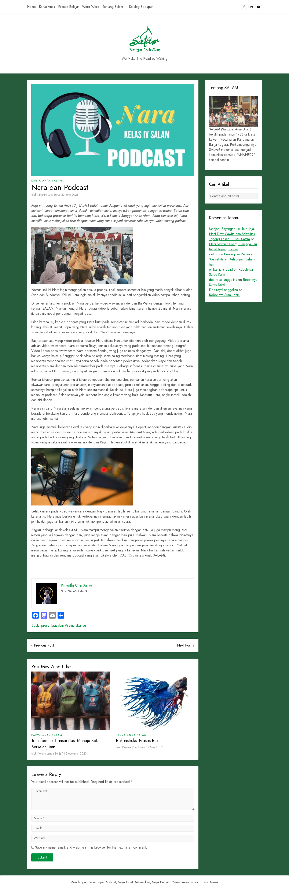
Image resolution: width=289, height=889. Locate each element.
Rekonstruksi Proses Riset (138, 741)
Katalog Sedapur (141, 6)
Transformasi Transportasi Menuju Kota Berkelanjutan (65, 744)
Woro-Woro (90, 6)
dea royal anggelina (223, 279)
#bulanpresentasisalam (47, 625)
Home (31, 6)
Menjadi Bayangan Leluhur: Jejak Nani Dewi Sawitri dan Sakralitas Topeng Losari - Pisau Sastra (232, 233)
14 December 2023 (74, 753)
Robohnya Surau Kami (224, 294)
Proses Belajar (68, 6)
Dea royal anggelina (223, 289)
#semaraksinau (75, 625)
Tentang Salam (112, 6)
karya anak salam (46, 181)
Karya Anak (47, 6)
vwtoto (213, 254)
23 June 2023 (69, 194)
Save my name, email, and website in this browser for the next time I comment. (91, 847)
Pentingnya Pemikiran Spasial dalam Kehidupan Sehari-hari (232, 259)
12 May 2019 (154, 747)
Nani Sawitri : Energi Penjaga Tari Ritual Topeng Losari (233, 247)
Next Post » (185, 645)
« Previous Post (42, 645)
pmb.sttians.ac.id (221, 269)
